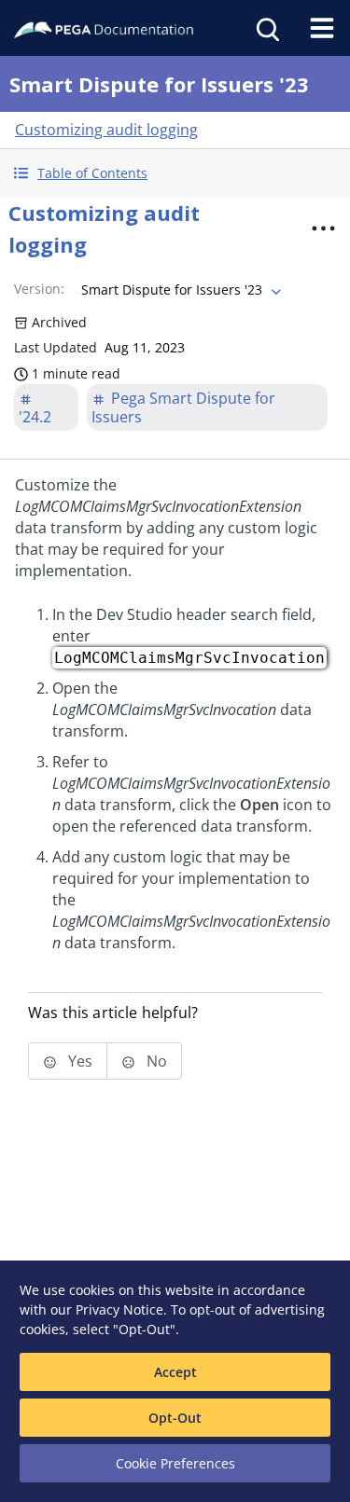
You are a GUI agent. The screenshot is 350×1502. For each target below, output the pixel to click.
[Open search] (266, 28)
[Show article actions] (323, 228)
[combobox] (179, 290)
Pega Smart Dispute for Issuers (183, 407)
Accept (175, 1372)
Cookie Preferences (175, 1463)
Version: (39, 288)
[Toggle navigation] (322, 28)
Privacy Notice (119, 1309)
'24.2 (35, 417)
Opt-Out (175, 1417)
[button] (175, 173)
